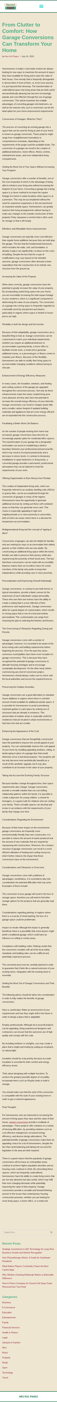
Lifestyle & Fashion (11, 1342)
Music (5, 1352)
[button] (41, 6)
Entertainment (8, 1317)
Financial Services (11, 1327)
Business (6, 1302)
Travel (5, 1377)
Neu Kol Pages (12, 56)
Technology (7, 1372)
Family (5, 1322)
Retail (5, 1362)
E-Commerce (8, 1307)
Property (6, 1357)
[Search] (51, 1232)
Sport (4, 1367)
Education (7, 1312)
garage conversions (18, 1122)
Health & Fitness (10, 1332)
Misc (4, 1347)
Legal (4, 1337)
